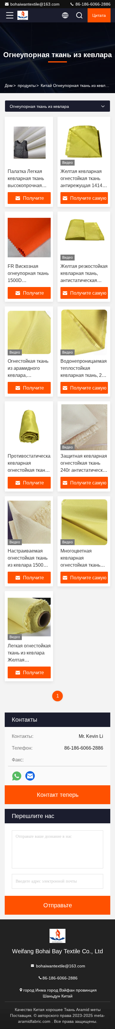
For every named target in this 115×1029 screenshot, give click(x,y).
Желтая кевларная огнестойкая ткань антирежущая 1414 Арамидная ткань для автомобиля (84, 185)
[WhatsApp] (17, 776)
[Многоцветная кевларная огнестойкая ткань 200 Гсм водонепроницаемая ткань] (84, 522)
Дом (9, 85)
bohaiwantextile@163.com (35, 4)
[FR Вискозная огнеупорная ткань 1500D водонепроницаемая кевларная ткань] (29, 237)
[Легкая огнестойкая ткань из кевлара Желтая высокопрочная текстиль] (29, 617)
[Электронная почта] (30, 776)
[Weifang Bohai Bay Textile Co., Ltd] (29, 15)
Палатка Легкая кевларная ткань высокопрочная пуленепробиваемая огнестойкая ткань (30, 185)
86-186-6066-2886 (92, 4)
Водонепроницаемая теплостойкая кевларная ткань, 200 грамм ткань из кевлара (83, 375)
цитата (99, 15)
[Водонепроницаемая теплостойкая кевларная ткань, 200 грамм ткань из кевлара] (84, 332)
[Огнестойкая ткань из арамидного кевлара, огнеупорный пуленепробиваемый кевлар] (29, 332)
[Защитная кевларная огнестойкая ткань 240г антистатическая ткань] (84, 427)
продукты (27, 85)
